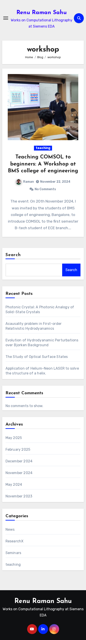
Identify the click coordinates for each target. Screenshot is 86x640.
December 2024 (19, 461)
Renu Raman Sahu (42, 13)
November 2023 (19, 496)
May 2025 (14, 438)
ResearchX (15, 541)
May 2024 (14, 484)
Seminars (13, 553)
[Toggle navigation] (5, 18)
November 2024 (19, 473)
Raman (28, 182)
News (10, 529)
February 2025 (18, 449)
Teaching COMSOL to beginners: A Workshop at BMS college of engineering (43, 163)
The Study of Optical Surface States (37, 357)
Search (13, 255)
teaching (43, 148)
